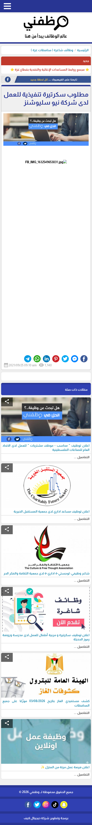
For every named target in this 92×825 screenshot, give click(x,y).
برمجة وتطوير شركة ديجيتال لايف (46, 818)
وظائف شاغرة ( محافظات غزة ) (52, 50)
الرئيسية (83, 50)
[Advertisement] (46, 207)
